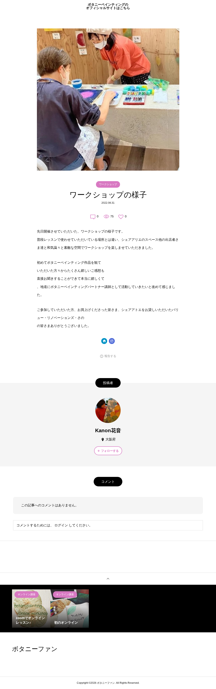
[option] (31, 608)
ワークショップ (108, 184)
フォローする (110, 450)
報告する (110, 356)
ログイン (61, 525)
